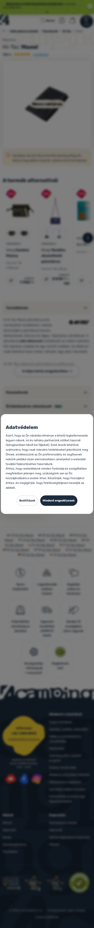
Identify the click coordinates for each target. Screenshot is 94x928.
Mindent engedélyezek (59, 500)
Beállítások (27, 500)
